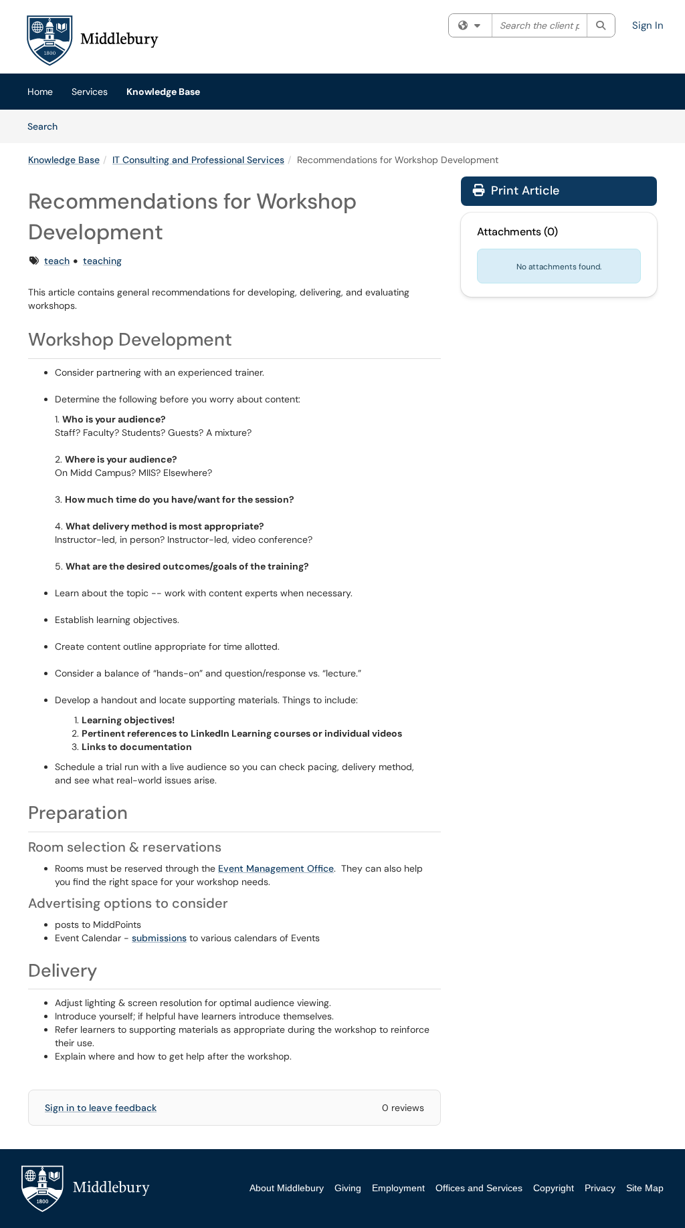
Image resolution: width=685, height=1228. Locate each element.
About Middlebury (287, 1188)
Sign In (648, 25)
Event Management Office (276, 868)
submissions (159, 938)
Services (90, 92)
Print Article (523, 190)
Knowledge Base (163, 92)
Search (47, 126)
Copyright (553, 1188)
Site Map (645, 1188)
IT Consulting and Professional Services (198, 160)
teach (57, 261)
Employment (398, 1188)
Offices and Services (478, 1188)
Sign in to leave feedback (101, 1108)
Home (40, 92)
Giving (347, 1188)
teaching (102, 261)
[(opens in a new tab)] (92, 40)
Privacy (600, 1188)
